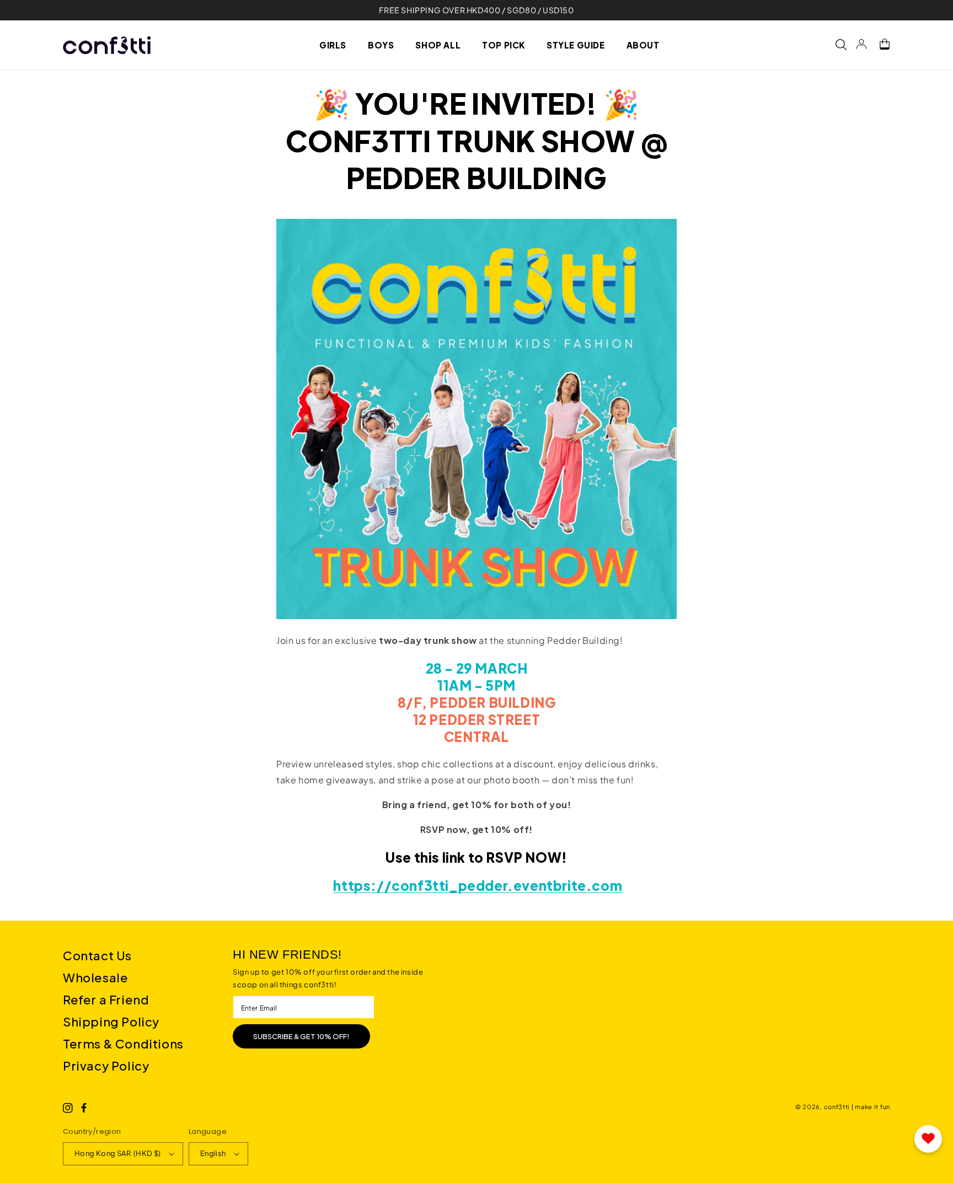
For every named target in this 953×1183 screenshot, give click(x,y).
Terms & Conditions (123, 1043)
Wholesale (95, 977)
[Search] (835, 45)
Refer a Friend (106, 999)
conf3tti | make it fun (857, 1106)
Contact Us (97, 955)
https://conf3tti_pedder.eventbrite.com (477, 885)
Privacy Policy (106, 1065)
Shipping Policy (111, 1021)
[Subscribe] (301, 1036)
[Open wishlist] (928, 1139)
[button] (337, 45)
